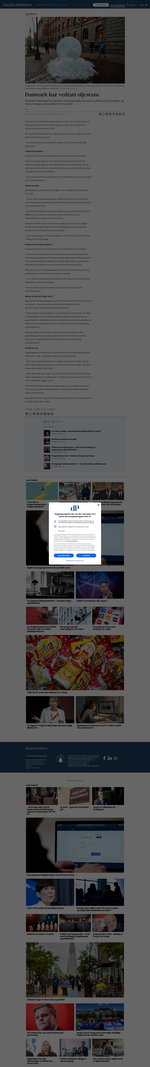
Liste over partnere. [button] (72, 541)
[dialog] (75, 533)
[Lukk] (99, 505)
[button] (75, 531)
